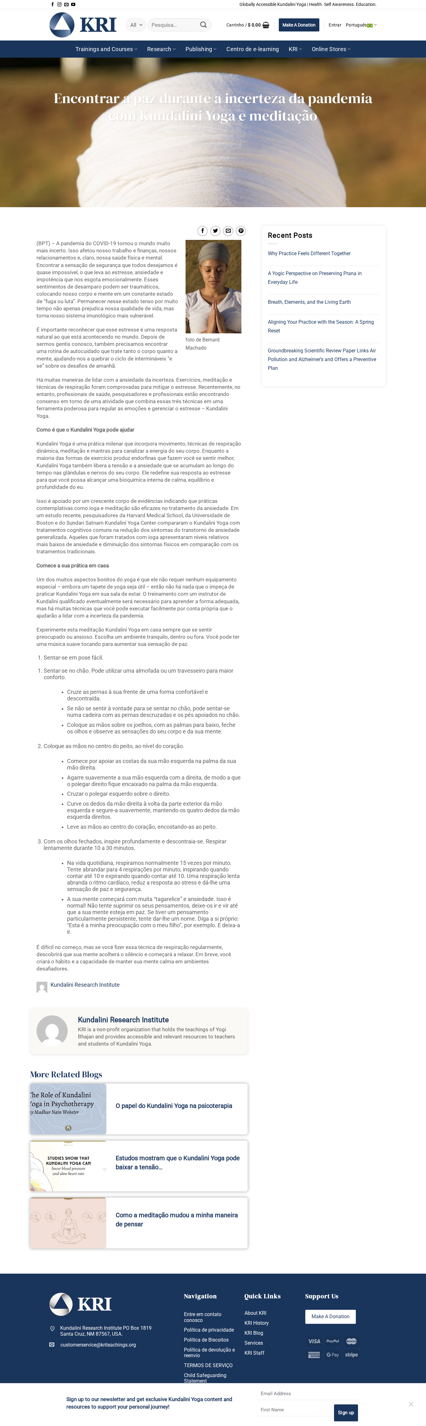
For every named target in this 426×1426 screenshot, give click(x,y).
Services (253, 1343)
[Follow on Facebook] (53, 4)
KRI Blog (253, 1333)
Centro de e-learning (252, 49)
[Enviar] (203, 25)
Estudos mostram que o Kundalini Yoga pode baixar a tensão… (178, 1162)
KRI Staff (254, 1353)
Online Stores (329, 49)
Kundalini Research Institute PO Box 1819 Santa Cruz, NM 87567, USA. (106, 1331)
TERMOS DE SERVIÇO (208, 1365)
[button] (247, 25)
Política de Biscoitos (206, 1340)
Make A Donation (299, 24)
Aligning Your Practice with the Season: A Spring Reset (321, 326)
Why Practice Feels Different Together (309, 253)
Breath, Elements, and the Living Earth (309, 302)
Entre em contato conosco (202, 1317)
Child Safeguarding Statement (205, 1378)
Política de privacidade (209, 1330)
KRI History (256, 1323)
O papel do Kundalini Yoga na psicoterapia (174, 1105)
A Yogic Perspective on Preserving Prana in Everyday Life (315, 277)
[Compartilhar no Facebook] (202, 231)
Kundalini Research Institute (85, 985)
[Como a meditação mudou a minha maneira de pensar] (68, 1223)
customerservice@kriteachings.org (98, 1345)
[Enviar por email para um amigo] (228, 231)
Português (356, 24)
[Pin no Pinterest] (241, 231)
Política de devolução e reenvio (209, 1353)
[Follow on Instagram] (59, 4)
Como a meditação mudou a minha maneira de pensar (177, 1219)
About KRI (255, 1313)
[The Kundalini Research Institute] (83, 24)
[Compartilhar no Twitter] (215, 231)
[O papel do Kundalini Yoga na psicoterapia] (68, 1109)
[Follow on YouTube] (73, 4)
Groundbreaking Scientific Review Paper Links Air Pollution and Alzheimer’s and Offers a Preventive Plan (322, 359)
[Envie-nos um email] (66, 4)
